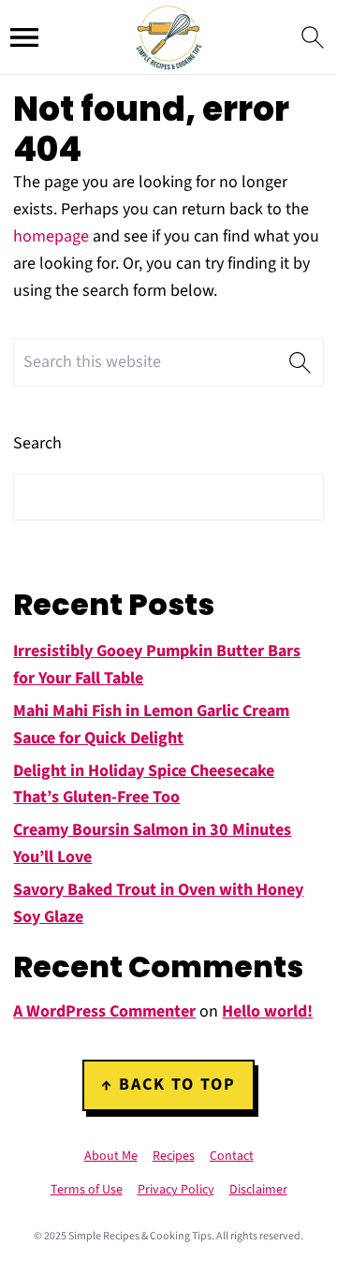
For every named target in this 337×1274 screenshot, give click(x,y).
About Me (111, 1156)
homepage (51, 236)
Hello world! (267, 1011)
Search (37, 443)
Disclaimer (258, 1189)
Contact (232, 1156)
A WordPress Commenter (104, 1011)
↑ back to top (168, 1084)
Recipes (174, 1156)
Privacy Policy (176, 1189)
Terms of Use (87, 1189)
